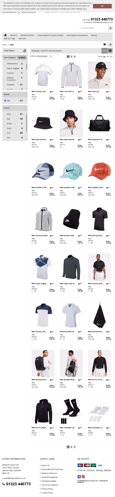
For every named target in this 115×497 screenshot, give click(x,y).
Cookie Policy (47, 493)
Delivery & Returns (49, 473)
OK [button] (102, 6)
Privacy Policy (47, 489)
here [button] (85, 9)
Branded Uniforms (27, 35)
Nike (12, 45)
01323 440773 (102, 19)
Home (4, 45)
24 (104, 57)
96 (111, 57)
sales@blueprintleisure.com (103, 22)
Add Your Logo (9, 38)
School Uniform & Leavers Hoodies (50, 35)
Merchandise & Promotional (77, 35)
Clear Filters (9, 51)
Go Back (22, 57)
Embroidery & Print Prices (52, 469)
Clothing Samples (49, 481)
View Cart (22, 38)
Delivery (94, 35)
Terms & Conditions (50, 485)
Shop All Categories (50, 477)
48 (107, 57)
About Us (13, 35)
